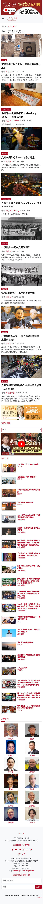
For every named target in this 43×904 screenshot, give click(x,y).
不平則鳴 (5, 153)
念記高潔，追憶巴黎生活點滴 (27, 464)
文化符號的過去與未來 (25, 502)
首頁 (2, 26)
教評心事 (5, 243)
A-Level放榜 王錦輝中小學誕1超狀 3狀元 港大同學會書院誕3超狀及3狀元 (28, 594)
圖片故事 (5, 381)
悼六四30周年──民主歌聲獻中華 (18, 293)
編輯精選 (20, 634)
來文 (19, 621)
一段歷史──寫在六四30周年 (15, 247)
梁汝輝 (19, 710)
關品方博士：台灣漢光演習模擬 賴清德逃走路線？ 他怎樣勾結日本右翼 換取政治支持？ (28, 581)
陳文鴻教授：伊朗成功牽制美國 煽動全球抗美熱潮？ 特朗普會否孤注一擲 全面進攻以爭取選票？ (28, 695)
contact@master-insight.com (23, 871)
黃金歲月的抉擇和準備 (25, 642)
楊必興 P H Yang (12, 121)
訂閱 (38, 887)
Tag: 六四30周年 (12, 26)
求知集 (4, 60)
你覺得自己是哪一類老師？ (27, 477)
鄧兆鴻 (8, 251)
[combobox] (21, 430)
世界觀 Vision (6, 109)
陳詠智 (8, 297)
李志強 (19, 670)
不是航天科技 (22, 668)
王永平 (8, 161)
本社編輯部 (10, 393)
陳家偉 (19, 494)
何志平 (19, 505)
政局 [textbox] (4, 429)
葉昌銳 (19, 479)
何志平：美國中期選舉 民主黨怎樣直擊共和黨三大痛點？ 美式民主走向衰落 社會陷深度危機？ (28, 606)
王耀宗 (8, 72)
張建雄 (19, 644)
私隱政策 (39, 897)
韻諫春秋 (5, 289)
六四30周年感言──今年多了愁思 (18, 157)
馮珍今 (19, 466)
